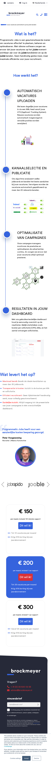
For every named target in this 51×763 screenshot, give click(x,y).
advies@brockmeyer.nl (21, 690)
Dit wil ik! (25, 525)
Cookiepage (8, 746)
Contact (11, 72)
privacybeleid (36, 723)
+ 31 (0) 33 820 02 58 (21, 687)
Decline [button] (36, 758)
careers (10, 3)
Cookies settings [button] (15, 758)
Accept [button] (26, 758)
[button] (2, 484)
